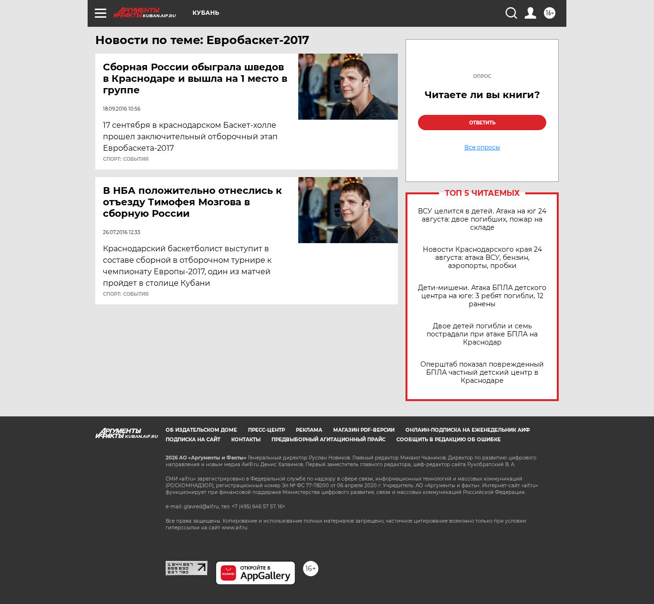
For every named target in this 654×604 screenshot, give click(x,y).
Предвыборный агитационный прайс (328, 439)
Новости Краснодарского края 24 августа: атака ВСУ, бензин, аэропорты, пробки (482, 258)
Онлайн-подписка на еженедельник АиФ (468, 430)
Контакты (245, 439)
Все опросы (482, 147)
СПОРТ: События (125, 159)
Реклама (309, 430)
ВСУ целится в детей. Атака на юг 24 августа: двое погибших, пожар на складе (482, 219)
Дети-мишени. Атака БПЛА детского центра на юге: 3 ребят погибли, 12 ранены (482, 296)
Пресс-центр (266, 430)
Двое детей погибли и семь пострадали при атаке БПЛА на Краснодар (482, 334)
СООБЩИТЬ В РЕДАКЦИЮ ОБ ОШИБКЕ (448, 439)
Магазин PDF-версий (364, 430)
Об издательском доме (201, 430)
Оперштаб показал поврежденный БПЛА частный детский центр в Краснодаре (482, 372)
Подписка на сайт (193, 439)
